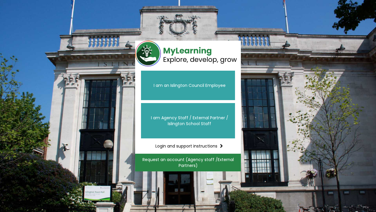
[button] (188, 85)
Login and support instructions (186, 146)
